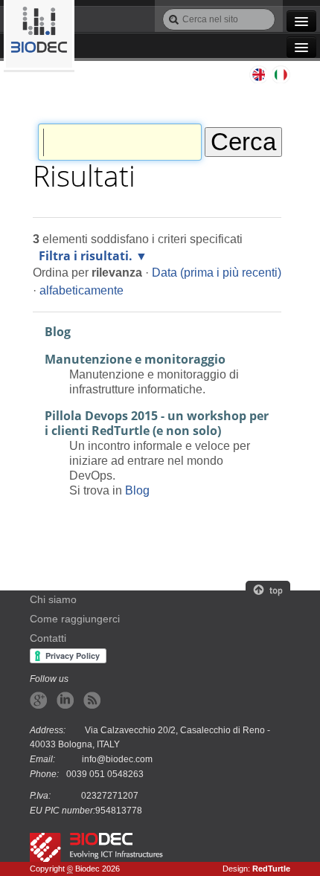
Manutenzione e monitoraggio (135, 359)
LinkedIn (65, 700)
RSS (91, 700)
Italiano (281, 74)
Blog (58, 331)
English (257, 74)
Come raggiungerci (75, 619)
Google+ (38, 700)
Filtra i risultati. (85, 255)
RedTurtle (271, 868)
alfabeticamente (81, 290)
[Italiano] (39, 35)
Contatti (48, 638)
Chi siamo (53, 599)
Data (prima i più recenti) (216, 272)
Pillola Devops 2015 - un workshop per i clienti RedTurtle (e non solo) (157, 423)
